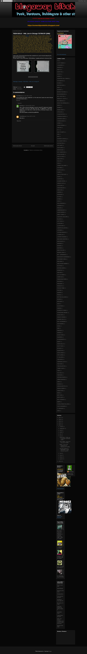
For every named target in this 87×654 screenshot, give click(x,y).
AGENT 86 (59, 71)
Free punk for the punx (60, 597)
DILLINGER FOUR (61, 141)
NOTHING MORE (61, 268)
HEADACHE (59, 194)
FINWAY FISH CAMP (61, 165)
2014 (60, 423)
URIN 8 (58, 381)
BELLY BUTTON (60, 96)
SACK (58, 303)
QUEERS (59, 292)
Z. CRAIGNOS (60, 408)
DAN (58, 134)
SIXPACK (59, 332)
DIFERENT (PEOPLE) (62, 138)
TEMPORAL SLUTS (61, 361)
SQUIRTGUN (60, 350)
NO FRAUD (59, 265)
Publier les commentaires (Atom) (35, 150)
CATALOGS (59, 111)
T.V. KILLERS (60, 357)
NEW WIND (59, 261)
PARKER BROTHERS (61, 279)
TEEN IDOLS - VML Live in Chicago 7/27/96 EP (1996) (65, 438)
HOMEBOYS (60, 205)
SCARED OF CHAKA (61, 310)
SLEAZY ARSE (60, 334)
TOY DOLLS (60, 372)
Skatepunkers (60, 594)
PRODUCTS (60, 285)
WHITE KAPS (60, 397)
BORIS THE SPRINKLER (62, 103)
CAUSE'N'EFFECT (61, 114)
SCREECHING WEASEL (62, 312)
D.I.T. (58, 129)
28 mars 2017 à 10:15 (30, 105)
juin (61, 434)
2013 (60, 424)
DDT (58, 136)
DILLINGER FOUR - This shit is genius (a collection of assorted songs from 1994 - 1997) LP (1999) (60, 532)
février (61, 457)
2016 (60, 419)
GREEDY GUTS (60, 183)
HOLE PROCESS (61, 203)
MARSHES (59, 243)
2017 (60, 417)
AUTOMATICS (60, 80)
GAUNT (59, 176)
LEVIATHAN (59, 223)
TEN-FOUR (59, 363)
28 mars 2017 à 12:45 (31, 116)
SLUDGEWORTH (61, 339)
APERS (58, 76)
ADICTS (59, 69)
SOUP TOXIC (60, 346)
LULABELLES (60, 234)
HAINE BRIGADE (61, 187)
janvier (61, 458)
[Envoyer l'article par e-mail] (24, 87)
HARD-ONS (59, 190)
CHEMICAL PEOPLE (61, 116)
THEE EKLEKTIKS (61, 366)
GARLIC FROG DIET (61, 174)
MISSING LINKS (60, 252)
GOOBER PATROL (61, 181)
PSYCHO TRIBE (60, 288)
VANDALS (59, 384)
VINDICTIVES (60, 390)
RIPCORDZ (59, 301)
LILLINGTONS (60, 225)
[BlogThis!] (28, 87)
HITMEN (59, 198)
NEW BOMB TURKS (61, 259)
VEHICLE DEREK (61, 388)
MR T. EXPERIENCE (61, 254)
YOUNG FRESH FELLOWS (63, 404)
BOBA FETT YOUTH (61, 98)
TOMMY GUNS (60, 368)
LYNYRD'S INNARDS (61, 236)
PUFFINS (59, 290)
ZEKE (58, 410)
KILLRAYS (59, 219)
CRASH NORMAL (61, 125)
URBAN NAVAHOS (61, 379)
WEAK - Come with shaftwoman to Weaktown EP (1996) (65, 445)
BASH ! (58, 87)
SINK (58, 328)
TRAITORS (59, 375)
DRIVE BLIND (60, 149)
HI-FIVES (59, 196)
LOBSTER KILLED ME (62, 227)
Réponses (20, 103)
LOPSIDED (59, 230)
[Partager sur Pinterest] (32, 87)
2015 (60, 421)
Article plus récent (17, 145)
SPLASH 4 (59, 348)
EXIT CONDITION (61, 152)
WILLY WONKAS (60, 399)
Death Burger (60, 588)
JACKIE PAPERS (60, 212)
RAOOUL (59, 294)
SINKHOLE (59, 330)
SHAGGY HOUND (61, 317)
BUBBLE (59, 107)
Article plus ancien (48, 145)
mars (61, 455)
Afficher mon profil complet (70, 474)
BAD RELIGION (60, 85)
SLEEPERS (59, 337)
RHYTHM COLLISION (62, 297)
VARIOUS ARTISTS (61, 386)
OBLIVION (59, 272)
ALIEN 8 (59, 74)
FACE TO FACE (60, 156)
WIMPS (58, 401)
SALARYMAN (60, 305)
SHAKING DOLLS (61, 319)
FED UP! (59, 161)
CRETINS (59, 127)
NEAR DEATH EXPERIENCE (63, 256)
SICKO (58, 326)
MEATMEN (59, 247)
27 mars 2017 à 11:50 (27, 95)
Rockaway (22, 105)
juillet (61, 432)
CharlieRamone (19, 95)
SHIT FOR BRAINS (61, 321)
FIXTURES (59, 167)
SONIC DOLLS (60, 343)
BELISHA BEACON (61, 94)
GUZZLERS (59, 185)
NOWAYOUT (60, 270)
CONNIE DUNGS (61, 120)
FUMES (59, 172)
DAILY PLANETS (60, 132)
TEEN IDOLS (19, 88)
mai (61, 435)
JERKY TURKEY (60, 214)
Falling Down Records (60, 616)
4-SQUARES (60, 65)
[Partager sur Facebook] (30, 87)
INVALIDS (59, 207)
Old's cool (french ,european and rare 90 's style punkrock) (60, 621)
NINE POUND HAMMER (62, 263)
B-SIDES (59, 83)
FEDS (58, 163)
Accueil (33, 145)
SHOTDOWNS (60, 323)
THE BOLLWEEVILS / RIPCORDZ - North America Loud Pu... (64, 450)
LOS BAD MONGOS (61, 232)
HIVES (58, 201)
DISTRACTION (60, 143)
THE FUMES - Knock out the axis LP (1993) (65, 442)
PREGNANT (59, 283)
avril (61, 453)
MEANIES (59, 245)
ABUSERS (59, 67)
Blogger (50, 651)
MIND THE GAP (60, 250)
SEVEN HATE (60, 314)
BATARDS (59, 89)
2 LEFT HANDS (60, 62)
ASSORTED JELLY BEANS (63, 78)
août (61, 430)
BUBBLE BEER (60, 109)
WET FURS (59, 395)
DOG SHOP (59, 145)
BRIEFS (59, 105)
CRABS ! (59, 123)
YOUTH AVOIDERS (61, 406)
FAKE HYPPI (60, 158)
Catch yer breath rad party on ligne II (60, 608)
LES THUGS (60, 221)
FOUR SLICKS (60, 169)
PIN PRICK (59, 281)
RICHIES (59, 299)
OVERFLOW (60, 276)
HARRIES (59, 192)
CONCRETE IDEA (61, 118)
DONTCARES (60, 147)
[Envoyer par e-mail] (27, 87)
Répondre (18, 100)
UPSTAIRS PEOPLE (61, 377)
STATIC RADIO (60, 352)
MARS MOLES (60, 241)
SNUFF (58, 341)
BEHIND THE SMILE (61, 91)
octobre (61, 426)
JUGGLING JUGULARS (62, 216)
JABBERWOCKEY (61, 210)
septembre (62, 428)
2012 (60, 461)
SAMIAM (59, 308)
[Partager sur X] (29, 87)
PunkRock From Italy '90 (60, 600)
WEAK (58, 392)
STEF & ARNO (60, 354)
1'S (58, 60)
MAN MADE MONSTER (62, 239)
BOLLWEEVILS (60, 100)
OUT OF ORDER (61, 274)
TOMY (58, 370)
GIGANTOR (59, 178)
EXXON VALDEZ (60, 154)
